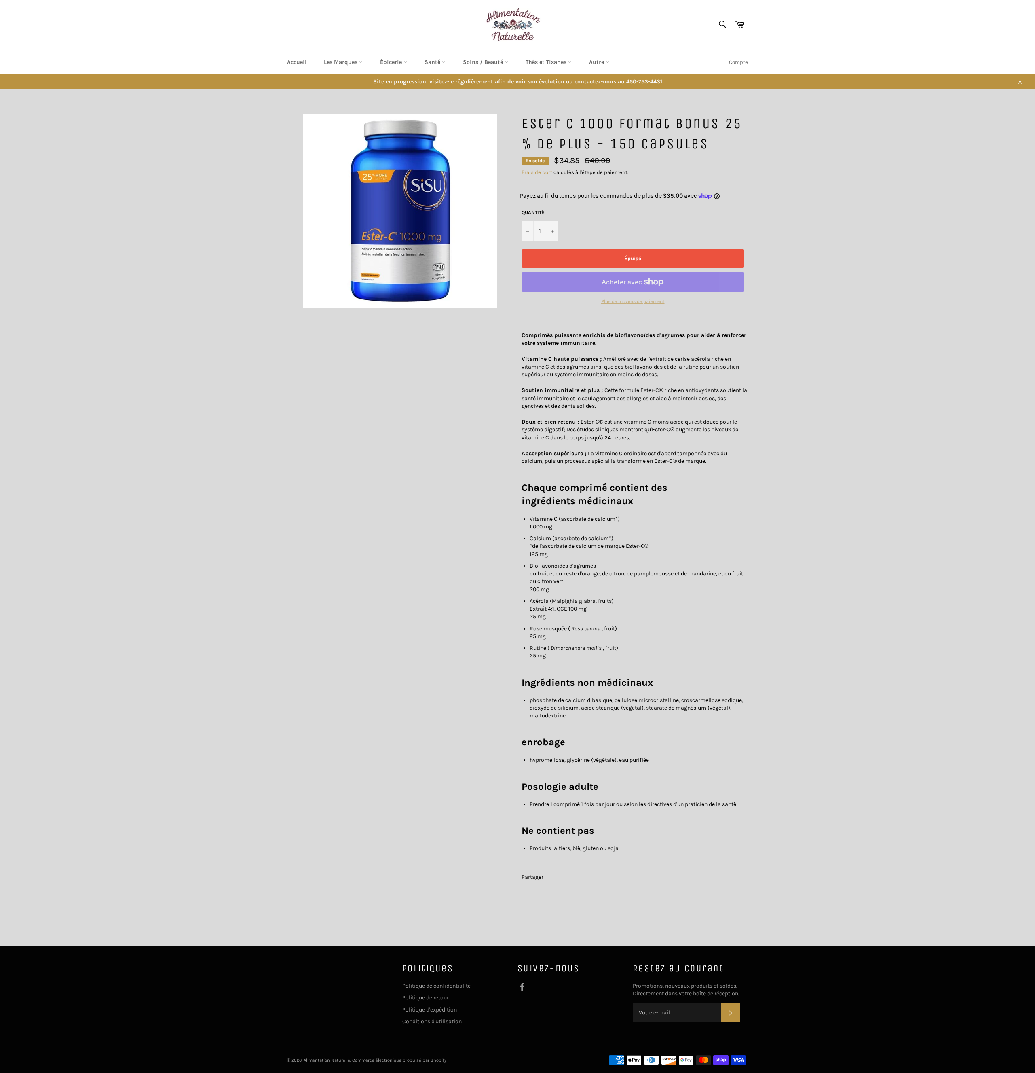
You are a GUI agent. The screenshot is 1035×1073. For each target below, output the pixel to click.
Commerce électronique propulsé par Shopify (399, 1060)
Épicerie (391, 62)
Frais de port (537, 172)
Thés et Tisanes (547, 62)
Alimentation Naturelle (327, 1060)
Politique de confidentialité (436, 985)
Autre (597, 62)
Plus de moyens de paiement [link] (633, 301)
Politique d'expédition (429, 1009)
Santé (433, 62)
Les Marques (341, 62)
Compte (738, 62)
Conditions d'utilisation (432, 1021)
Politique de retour (425, 997)
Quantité (533, 212)
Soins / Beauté (484, 62)
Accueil (296, 62)
